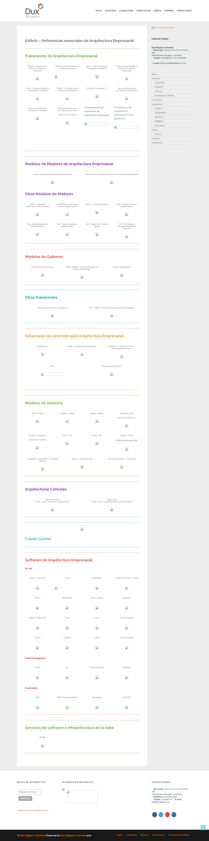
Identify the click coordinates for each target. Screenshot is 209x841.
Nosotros (110, 11)
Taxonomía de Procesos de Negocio (52, 308)
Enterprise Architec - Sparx (127, 578)
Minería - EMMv (96, 413)
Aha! (37, 697)
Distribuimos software (164, 95)
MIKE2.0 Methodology (122, 267)
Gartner (37, 638)
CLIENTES (159, 87)
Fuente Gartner (38, 539)
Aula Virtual (159, 125)
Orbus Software (97, 598)
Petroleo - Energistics (37, 435)
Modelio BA (67, 598)
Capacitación (143, 11)
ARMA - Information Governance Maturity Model (37, 205)
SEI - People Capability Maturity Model (67, 225)
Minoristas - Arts (126, 413)
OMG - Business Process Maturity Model (127, 205)
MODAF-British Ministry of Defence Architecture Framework (127, 68)
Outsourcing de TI (52, 500)
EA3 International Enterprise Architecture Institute (67, 67)
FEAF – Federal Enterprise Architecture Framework (97, 67)
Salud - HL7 (67, 435)
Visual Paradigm (127, 618)
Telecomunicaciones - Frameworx (122, 459)
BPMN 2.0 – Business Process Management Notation (122, 347)
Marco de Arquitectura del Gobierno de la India (67, 109)
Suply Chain (112, 500)
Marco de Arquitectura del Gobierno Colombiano (127, 89)
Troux (67, 618)
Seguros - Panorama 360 (82, 459)
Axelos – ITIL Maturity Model (97, 204)
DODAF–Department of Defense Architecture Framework (38, 68)
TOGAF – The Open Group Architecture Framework (67, 89)
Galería (158, 134)
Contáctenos (184, 11)
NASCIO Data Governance (42, 267)
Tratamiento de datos (179, 835)
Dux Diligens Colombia (32, 835)
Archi (67, 578)
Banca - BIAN (37, 413)
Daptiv (37, 667)
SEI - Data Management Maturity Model (38, 225)
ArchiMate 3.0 (42, 346)
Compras (169, 11)
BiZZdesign (97, 578)
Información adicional (67, 115)
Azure (42, 737)
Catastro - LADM (67, 413)
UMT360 (126, 697)
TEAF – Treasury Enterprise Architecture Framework (37, 89)
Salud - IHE (97, 435)
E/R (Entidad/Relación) (111, 366)
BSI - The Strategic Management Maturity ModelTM (127, 226)
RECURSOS (159, 117)
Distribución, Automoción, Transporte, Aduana (42, 460)
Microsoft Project (97, 667)
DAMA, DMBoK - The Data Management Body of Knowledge (82, 268)
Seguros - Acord (126, 435)
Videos (157, 11)
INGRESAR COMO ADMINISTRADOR (32, 810)
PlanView (127, 667)
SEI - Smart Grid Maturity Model (97, 225)
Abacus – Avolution (37, 578)
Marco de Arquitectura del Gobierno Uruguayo (37, 109)
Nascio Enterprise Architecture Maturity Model (52, 174)
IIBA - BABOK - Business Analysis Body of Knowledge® (112, 308)
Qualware (127, 598)
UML (52, 366)
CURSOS (158, 108)
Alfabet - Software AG (37, 618)
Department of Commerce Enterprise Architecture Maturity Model (112, 174)
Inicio (99, 11)
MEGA (37, 598)
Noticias (158, 91)
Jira (67, 667)
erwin (97, 618)
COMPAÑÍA (159, 82)
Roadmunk (97, 697)
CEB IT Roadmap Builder (67, 697)
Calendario (131, 835)
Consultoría (126, 11)
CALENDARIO (160, 112)
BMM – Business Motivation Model (82, 346)
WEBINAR (159, 121)
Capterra (67, 638)
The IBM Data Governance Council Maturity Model (67, 205)
